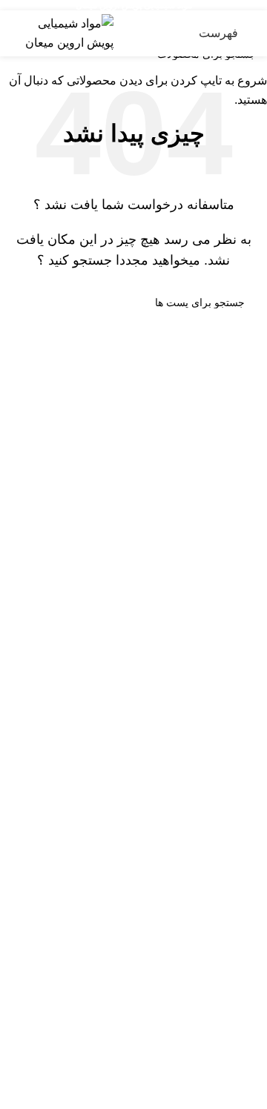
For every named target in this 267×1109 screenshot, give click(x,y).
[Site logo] (62, 32)
